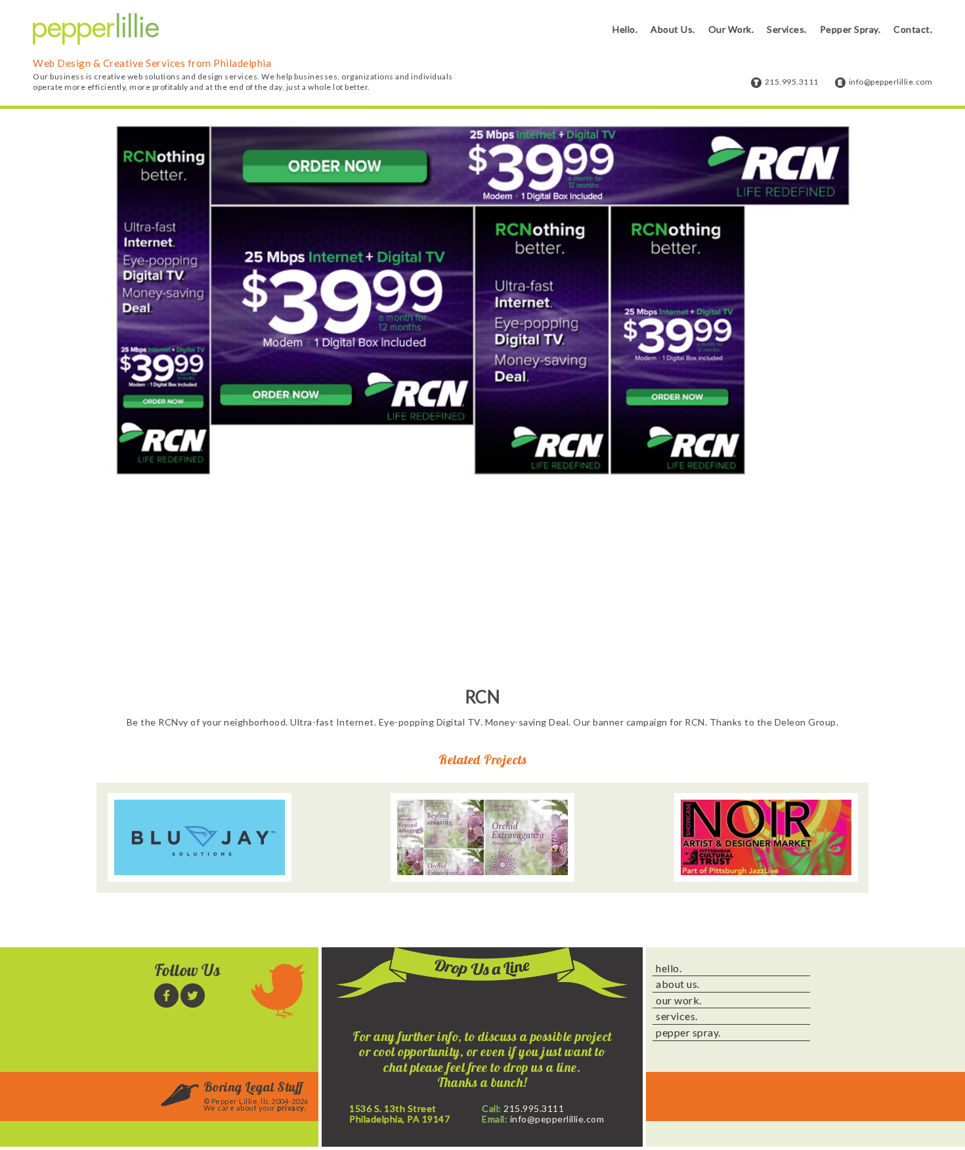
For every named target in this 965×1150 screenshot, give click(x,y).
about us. (678, 984)
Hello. (624, 29)
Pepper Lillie (96, 29)
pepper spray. (688, 1032)
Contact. (912, 29)
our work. (679, 1000)
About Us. (673, 29)
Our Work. (731, 29)
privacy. (291, 1107)
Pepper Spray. (850, 29)
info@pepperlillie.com (891, 82)
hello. (668, 968)
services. (677, 1016)
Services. (787, 29)
